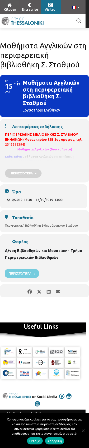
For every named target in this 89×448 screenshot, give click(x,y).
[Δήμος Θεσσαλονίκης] (22, 21)
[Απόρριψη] (83, 430)
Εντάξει (35, 441)
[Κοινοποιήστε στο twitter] (39, 291)
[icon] (61, 399)
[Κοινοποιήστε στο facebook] (30, 291)
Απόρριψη (54, 441)
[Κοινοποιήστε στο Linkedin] (49, 291)
